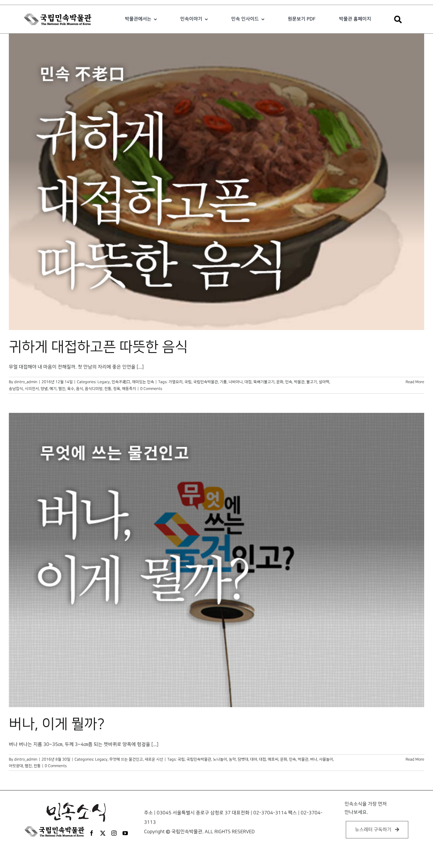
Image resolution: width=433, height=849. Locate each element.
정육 (116, 389)
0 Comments (151, 389)
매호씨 (273, 759)
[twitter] (102, 833)
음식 (79, 389)
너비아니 (236, 382)
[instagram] (114, 833)
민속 (288, 382)
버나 (313, 759)
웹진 (61, 389)
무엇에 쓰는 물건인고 (126, 759)
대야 (253, 759)
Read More (415, 382)
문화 (279, 382)
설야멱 (324, 382)
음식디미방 (94, 389)
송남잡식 (16, 389)
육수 (70, 389)
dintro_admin (25, 382)
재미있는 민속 (143, 382)
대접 (248, 382)
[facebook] (91, 833)
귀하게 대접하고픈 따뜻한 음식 (98, 347)
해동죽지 (129, 389)
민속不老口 (121, 382)
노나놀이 (220, 759)
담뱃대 (243, 759)
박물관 (299, 382)
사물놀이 (326, 759)
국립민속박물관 (205, 382)
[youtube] (125, 833)
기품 (223, 382)
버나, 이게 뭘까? (57, 724)
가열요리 (175, 382)
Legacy (103, 382)
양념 (44, 389)
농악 (232, 759)
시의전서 (32, 389)
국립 (187, 382)
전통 (107, 389)
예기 (53, 389)
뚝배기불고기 (264, 382)
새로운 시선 (154, 759)
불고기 (311, 382)
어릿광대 (16, 766)
